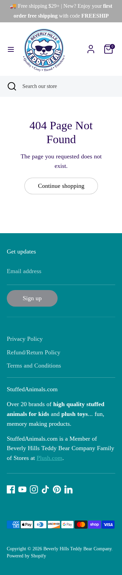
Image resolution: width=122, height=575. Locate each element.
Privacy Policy (25, 338)
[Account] (91, 47)
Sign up (32, 298)
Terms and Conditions (34, 365)
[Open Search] (11, 86)
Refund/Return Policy (33, 352)
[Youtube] (22, 489)
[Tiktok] (45, 489)
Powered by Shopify (26, 555)
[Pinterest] (57, 489)
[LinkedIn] (68, 489)
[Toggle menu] (11, 49)
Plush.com (49, 458)
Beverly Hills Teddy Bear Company (77, 548)
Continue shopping (61, 185)
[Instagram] (34, 489)
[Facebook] (11, 489)
